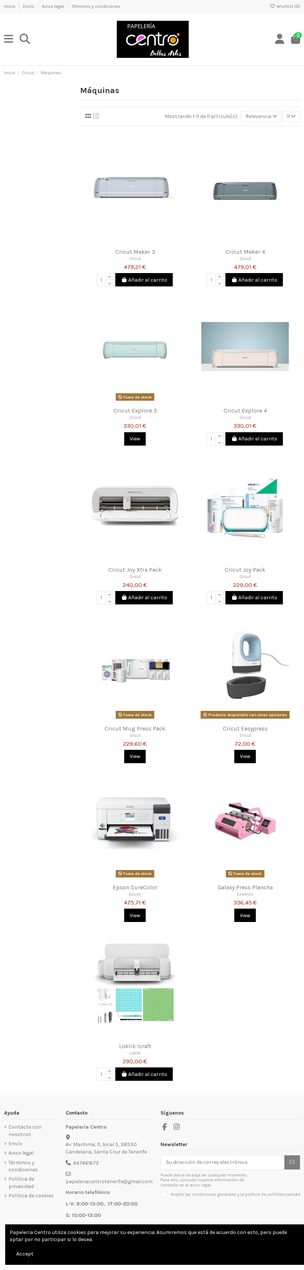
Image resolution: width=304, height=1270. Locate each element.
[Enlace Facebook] (165, 1127)
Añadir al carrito (147, 280)
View (135, 439)
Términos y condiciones (96, 6)
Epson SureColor (135, 887)
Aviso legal (53, 6)
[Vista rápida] (145, 242)
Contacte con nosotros (25, 1131)
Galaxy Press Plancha (245, 887)
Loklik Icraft (135, 1046)
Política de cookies (31, 1195)
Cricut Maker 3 (135, 251)
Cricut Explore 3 (135, 410)
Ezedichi (245, 894)
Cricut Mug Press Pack (135, 728)
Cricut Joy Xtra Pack (135, 569)
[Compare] (134, 242)
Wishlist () (287, 6)
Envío (29, 6)
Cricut (135, 258)
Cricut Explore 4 (245, 410)
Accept (24, 1254)
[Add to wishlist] (124, 242)
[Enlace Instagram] (176, 1127)
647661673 (86, 1163)
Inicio (10, 6)
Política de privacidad (21, 1182)
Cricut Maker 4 (245, 251)
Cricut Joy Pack (245, 569)
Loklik (135, 1053)
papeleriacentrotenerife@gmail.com (109, 1181)
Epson (135, 894)
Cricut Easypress (245, 728)
